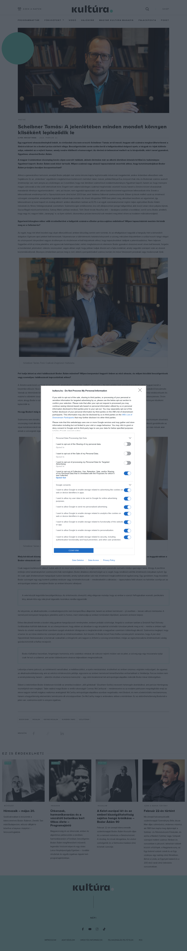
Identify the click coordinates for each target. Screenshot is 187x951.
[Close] (140, 391)
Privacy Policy (109, 560)
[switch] (127, 444)
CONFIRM (74, 551)
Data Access (93, 560)
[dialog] (93, 475)
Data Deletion (78, 560)
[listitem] (93, 438)
